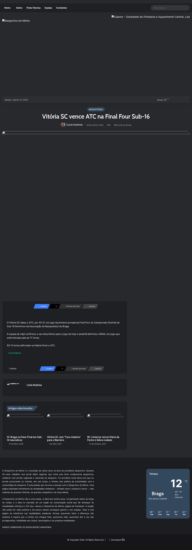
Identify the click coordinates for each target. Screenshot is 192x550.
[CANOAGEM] (32, 100)
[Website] (28, 390)
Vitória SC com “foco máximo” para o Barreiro (64, 438)
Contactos (61, 7)
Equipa (48, 7)
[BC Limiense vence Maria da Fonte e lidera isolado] (105, 424)
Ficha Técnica (33, 7)
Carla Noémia (74, 124)
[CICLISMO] (42, 100)
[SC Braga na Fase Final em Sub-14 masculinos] (25, 424)
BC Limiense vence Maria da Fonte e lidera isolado (103, 438)
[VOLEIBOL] (52, 100)
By (123, 539)
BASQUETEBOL (96, 109)
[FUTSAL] (47, 100)
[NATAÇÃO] (57, 100)
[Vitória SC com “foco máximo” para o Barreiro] (65, 424)
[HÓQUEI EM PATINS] (62, 100)
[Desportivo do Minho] (16, 20)
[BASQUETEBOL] (37, 100)
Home (7, 7)
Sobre (19, 7)
